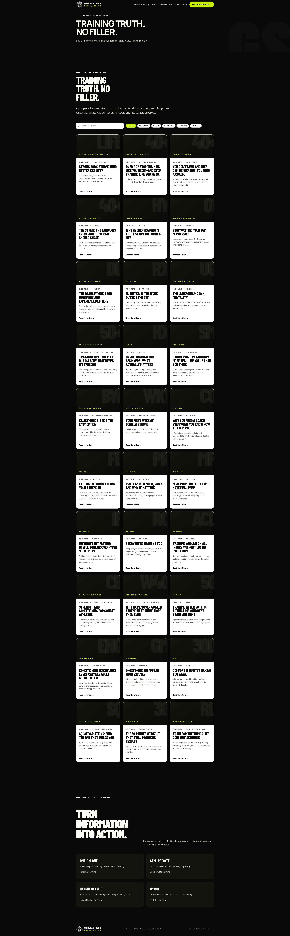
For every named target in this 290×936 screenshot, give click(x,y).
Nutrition (169, 126)
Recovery (182, 126)
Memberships (166, 5)
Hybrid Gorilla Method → (91, 900)
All (130, 126)
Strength (144, 126)
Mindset (196, 126)
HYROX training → (158, 900)
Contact (160, 929)
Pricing (142, 929)
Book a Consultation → (201, 4)
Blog (185, 5)
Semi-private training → (161, 871)
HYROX (155, 5)
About (177, 5)
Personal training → (89, 871)
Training (129, 929)
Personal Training (141, 5)
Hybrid (156, 126)
